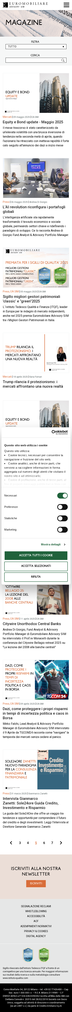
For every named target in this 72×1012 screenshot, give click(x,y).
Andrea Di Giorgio (38, 202)
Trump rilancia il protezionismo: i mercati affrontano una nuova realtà (33, 384)
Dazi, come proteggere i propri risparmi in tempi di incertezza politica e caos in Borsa (35, 713)
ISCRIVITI (36, 883)
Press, (6, 291)
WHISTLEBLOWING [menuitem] (36, 911)
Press (6, 201)
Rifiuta (36, 577)
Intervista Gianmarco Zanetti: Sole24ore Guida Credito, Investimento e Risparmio (30, 803)
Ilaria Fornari (35, 377)
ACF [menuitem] (36, 921)
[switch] (62, 507)
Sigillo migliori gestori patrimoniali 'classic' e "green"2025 (31, 298)
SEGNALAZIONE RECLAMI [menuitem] (36, 906)
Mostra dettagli (51, 544)
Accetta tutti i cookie (36, 555)
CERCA (35, 55)
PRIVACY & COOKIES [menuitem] (36, 931)
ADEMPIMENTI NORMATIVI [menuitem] (36, 926)
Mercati (7, 116)
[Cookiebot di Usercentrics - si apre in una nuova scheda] (52, 432)
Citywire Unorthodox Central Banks (32, 624)
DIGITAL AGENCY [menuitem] (36, 936)
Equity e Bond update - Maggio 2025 (33, 122)
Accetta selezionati (36, 566)
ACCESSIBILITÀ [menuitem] (36, 916)
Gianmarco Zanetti (37, 793)
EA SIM (35, 117)
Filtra (35, 41)
